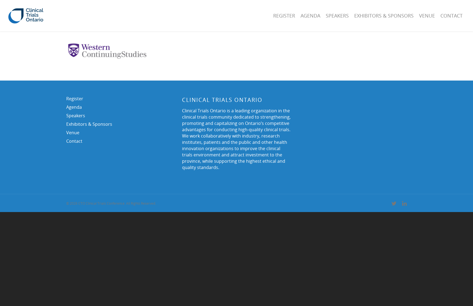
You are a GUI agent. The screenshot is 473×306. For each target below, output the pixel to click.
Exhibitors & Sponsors (384, 15)
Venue (427, 15)
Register (284, 15)
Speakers (337, 15)
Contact (451, 15)
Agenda (310, 15)
